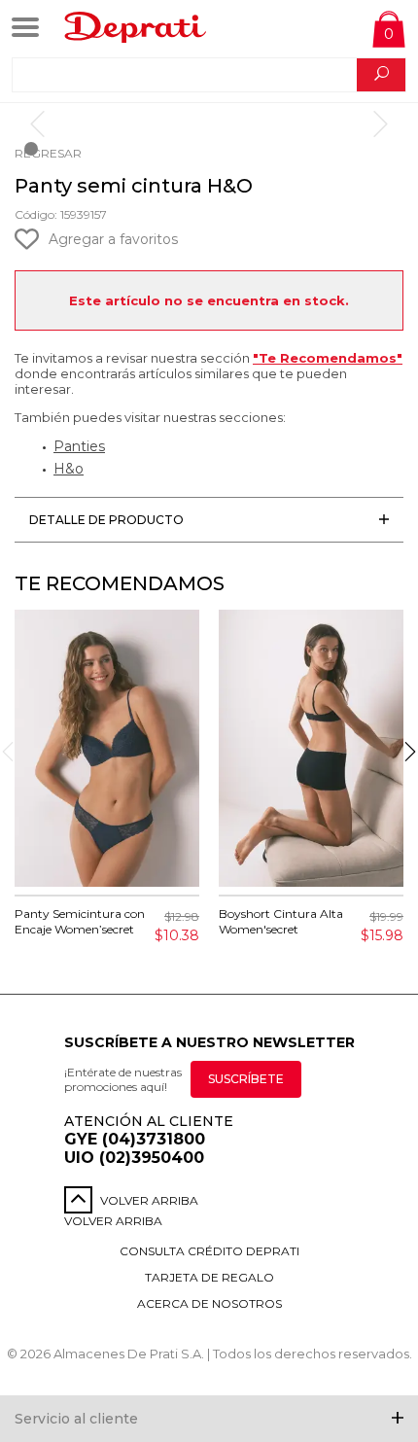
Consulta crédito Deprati (209, 1251)
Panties (79, 446)
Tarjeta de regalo (209, 1277)
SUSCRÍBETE (246, 1079)
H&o (68, 468)
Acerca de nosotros (209, 1303)
